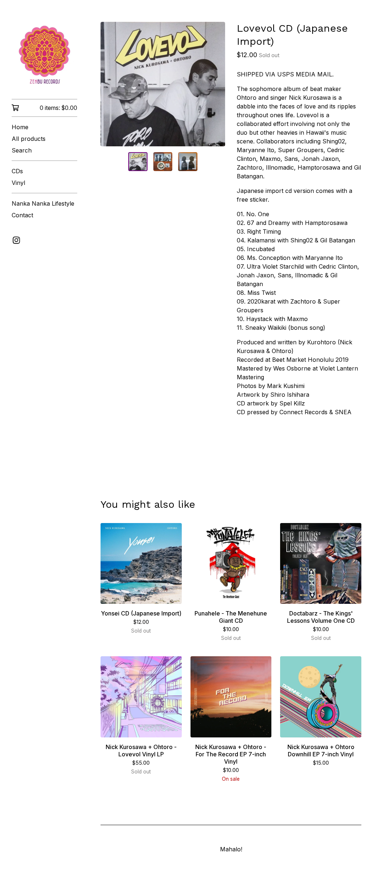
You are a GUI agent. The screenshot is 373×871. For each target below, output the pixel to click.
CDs (17, 171)
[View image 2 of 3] (162, 161)
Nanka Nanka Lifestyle (43, 203)
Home (20, 127)
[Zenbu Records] (44, 54)
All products (29, 138)
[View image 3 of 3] (187, 161)
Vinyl (18, 182)
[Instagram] (16, 240)
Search (22, 150)
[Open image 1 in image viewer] (163, 84)
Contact (22, 215)
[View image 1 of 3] (137, 161)
